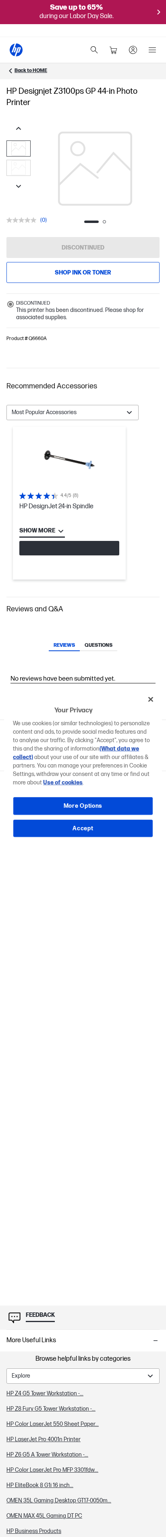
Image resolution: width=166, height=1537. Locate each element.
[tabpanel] (83, 503)
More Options (83, 806)
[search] (94, 50)
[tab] (64, 646)
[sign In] (133, 50)
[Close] (151, 699)
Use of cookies (63, 782)
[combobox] (72, 412)
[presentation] (95, 169)
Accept (83, 828)
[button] (83, 386)
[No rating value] (23, 220)
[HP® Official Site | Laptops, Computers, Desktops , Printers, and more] (16, 50)
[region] (83, 768)
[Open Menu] (152, 50)
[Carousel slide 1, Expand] (95, 169)
